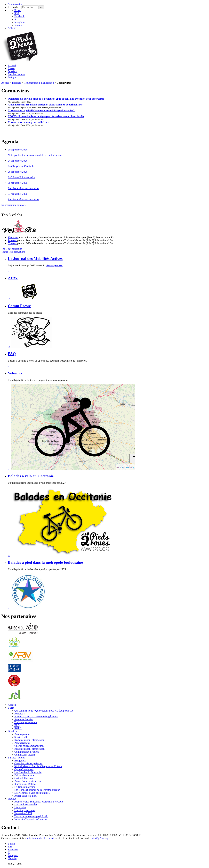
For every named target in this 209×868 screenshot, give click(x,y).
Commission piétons (24, 754)
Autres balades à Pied (25, 795)
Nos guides (20, 760)
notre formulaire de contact (40, 838)
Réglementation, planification (39, 82)
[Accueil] (20, 60)
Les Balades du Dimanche (27, 772)
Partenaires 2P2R (23, 813)
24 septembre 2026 (17, 160)
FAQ (12, 354)
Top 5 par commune (11, 248)
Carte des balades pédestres (28, 763)
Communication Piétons (26, 751)
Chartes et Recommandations (29, 745)
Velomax (15, 373)
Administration (15, 4)
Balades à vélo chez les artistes (23, 188)
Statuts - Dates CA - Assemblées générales (36, 716)
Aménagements (22, 734)
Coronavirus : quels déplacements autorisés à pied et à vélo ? (41, 110)
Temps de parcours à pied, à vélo (31, 816)
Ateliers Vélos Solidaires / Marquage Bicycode (38, 801)
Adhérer (12, 28)
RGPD (18, 728)
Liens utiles (20, 807)
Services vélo (21, 737)
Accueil (12, 65)
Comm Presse (19, 306)
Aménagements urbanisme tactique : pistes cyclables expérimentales (45, 104)
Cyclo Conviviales (23, 769)
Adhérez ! (19, 713)
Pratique (12, 77)
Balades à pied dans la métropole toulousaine (45, 562)
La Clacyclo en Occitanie (21, 166)
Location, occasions (24, 810)
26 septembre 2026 (17, 171)
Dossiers (12, 71)
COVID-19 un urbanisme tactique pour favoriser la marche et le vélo (46, 116)
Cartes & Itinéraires (24, 778)
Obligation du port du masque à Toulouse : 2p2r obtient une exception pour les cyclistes (56, 98)
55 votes (12, 243)
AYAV (13, 278)
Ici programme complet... (14, 205)
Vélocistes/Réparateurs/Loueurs (30, 819)
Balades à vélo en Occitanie (31, 476)
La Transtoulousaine (24, 787)
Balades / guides (16, 74)
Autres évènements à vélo (27, 781)
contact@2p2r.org (99, 838)
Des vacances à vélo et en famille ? (32, 792)
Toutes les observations (13, 251)
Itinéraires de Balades (25, 784)
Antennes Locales (23, 719)
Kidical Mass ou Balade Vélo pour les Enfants (38, 766)
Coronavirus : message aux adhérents (28, 122)
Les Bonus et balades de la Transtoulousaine (37, 789)
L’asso (11, 68)
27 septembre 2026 (17, 194)
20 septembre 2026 (17, 149)
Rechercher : (14, 7)
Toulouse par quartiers (25, 722)
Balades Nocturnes (24, 775)
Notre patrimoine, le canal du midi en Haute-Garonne (35, 155)
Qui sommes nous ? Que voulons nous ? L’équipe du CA (43, 710)
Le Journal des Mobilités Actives (35, 258)
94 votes (12, 240)
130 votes (13, 237)
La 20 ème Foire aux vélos (21, 177)
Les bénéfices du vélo (25, 804)
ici (9, 271)
